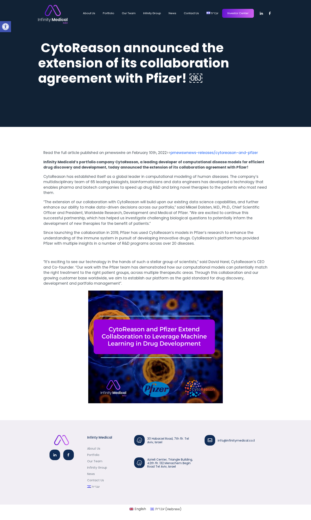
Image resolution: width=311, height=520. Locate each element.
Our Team (129, 13)
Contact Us (191, 13)
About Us (89, 13)
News (172, 13)
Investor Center (238, 13)
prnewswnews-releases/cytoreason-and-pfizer (214, 152)
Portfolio (108, 13)
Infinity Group (152, 13)
